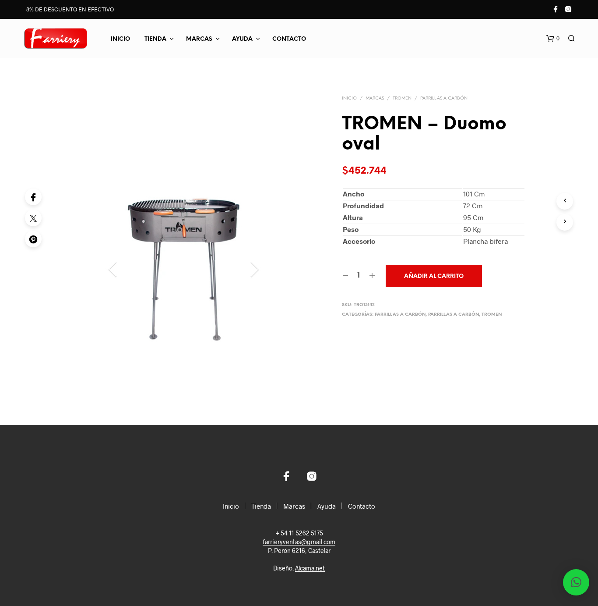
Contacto (289, 39)
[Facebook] (33, 197)
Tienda (155, 39)
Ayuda (242, 39)
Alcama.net (310, 568)
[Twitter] (33, 218)
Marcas (199, 39)
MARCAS (375, 98)
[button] (552, 38)
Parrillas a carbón (444, 98)
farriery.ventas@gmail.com (299, 541)
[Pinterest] (33, 239)
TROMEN (402, 98)
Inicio (120, 39)
